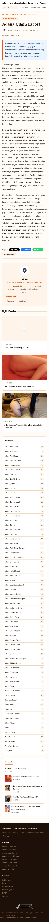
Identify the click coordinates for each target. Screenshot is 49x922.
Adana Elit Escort (24, 488)
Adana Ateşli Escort (24, 456)
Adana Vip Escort (24, 677)
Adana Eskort (24, 525)
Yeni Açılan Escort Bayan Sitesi (16, 347)
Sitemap (5, 896)
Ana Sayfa (24, 8)
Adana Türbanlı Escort (24, 663)
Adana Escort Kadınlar (24, 502)
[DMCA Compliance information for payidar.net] (24, 906)
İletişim (4, 883)
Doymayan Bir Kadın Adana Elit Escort (19, 386)
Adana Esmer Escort (24, 539)
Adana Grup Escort (24, 562)
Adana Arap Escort (24, 451)
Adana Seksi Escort (24, 635)
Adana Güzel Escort (24, 566)
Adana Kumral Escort (24, 580)
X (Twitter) (14, 250)
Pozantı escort (24, 737)
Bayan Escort (24, 686)
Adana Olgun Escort (19, 14)
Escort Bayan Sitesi (24, 718)
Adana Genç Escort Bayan (24, 557)
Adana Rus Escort (24, 626)
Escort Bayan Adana (24, 714)
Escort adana (24, 704)
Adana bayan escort (24, 465)
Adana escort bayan (24, 497)
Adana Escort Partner (24, 511)
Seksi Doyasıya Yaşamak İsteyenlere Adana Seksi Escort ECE (23, 426)
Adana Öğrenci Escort (24, 612)
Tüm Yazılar (10, 301)
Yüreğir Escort (24, 750)
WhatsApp (37, 250)
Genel (24, 727)
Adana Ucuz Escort (24, 668)
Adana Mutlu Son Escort (24, 608)
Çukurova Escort (24, 700)
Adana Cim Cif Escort (24, 479)
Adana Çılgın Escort (24, 474)
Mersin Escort (18, 918)
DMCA (4, 893)
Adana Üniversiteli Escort (24, 672)
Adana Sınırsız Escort (24, 645)
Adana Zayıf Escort (24, 682)
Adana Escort (24, 493)
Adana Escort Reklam (24, 516)
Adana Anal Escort (38, 8)
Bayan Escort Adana (24, 691)
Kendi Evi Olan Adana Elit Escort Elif (25, 797)
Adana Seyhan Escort (24, 640)
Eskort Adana (24, 723)
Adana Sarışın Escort (24, 631)
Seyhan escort (24, 741)
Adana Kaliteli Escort (24, 571)
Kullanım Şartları (8, 890)
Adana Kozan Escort (24, 576)
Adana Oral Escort (24, 622)
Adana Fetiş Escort (24, 543)
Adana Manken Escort (24, 594)
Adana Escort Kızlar (24, 507)
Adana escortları (24, 520)
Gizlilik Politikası (8, 886)
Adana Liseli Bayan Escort (24, 585)
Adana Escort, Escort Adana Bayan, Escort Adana (24, 3)
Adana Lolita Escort (24, 589)
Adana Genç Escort (24, 553)
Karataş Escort (24, 732)
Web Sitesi (22, 301)
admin (25, 279)
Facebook (26, 250)
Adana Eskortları (24, 534)
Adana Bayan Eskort (24, 470)
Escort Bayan (24, 709)
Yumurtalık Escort (24, 746)
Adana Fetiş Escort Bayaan (24, 548)
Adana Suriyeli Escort (24, 654)
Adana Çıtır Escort (24, 483)
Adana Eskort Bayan (24, 530)
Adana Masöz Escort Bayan (24, 599)
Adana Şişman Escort (24, 649)
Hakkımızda (6, 880)
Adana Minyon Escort (24, 603)
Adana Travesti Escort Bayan (24, 658)
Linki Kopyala (9, 254)
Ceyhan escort (24, 695)
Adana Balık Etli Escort (24, 461)
